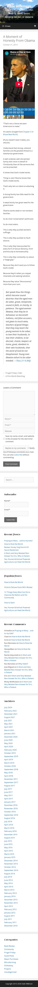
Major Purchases (11, 959)
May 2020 (8, 743)
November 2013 (11, 903)
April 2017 (8, 798)
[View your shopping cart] (35, 26)
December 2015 (10, 834)
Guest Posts (9, 956)
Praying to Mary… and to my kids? (18, 540)
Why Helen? (23, 664)
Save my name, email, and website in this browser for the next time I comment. (19, 439)
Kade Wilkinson (19, 6)
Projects (7, 969)
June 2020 (8, 740)
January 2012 (9, 912)
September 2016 (11, 815)
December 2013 (10, 899)
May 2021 (8, 724)
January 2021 (9, 733)
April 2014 (8, 886)
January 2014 (9, 896)
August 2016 (9, 818)
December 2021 (10, 714)
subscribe (18, 454)
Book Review (9, 946)
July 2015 (8, 841)
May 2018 (8, 772)
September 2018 (11, 769)
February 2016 (10, 831)
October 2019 (10, 753)
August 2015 (9, 837)
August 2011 (9, 916)
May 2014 (8, 883)
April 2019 (8, 759)
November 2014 (11, 864)
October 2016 (10, 811)
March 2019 (9, 763)
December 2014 (10, 860)
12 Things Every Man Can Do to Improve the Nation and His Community (17, 595)
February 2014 (10, 893)
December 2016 (10, 805)
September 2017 (11, 782)
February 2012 (10, 909)
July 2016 (8, 821)
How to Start (9, 602)
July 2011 (8, 919)
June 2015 (8, 844)
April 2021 (8, 727)
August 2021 (9, 717)
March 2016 (9, 828)
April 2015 (8, 850)
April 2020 (8, 746)
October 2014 (10, 867)
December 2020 (10, 737)
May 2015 (8, 847)
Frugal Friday (10, 952)
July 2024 (8, 707)
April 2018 (8, 776)
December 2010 (10, 925)
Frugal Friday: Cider (14, 373)
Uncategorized (10, 972)
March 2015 (9, 854)
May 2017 (8, 795)
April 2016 (8, 824)
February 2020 (10, 750)
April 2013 (8, 906)
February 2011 (10, 922)
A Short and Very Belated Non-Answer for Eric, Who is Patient (18, 658)
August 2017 (9, 785)
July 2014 (8, 877)
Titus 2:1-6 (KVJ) (23, 360)
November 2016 (11, 808)
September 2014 (11, 870)
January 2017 (9, 802)
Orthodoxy (8, 965)
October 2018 (10, 766)
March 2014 (9, 890)
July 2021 (8, 720)
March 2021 (9, 730)
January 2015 (9, 857)
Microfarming (10, 962)
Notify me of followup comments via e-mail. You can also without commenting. (19, 453)
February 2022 (10, 710)
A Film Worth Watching (15, 376)
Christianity (9, 949)
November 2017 (11, 779)
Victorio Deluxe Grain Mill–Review (18, 587)
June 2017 (8, 792)
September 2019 (11, 756)
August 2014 (9, 873)
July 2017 (8, 789)
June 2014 (8, 880)
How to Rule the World (13, 544)
